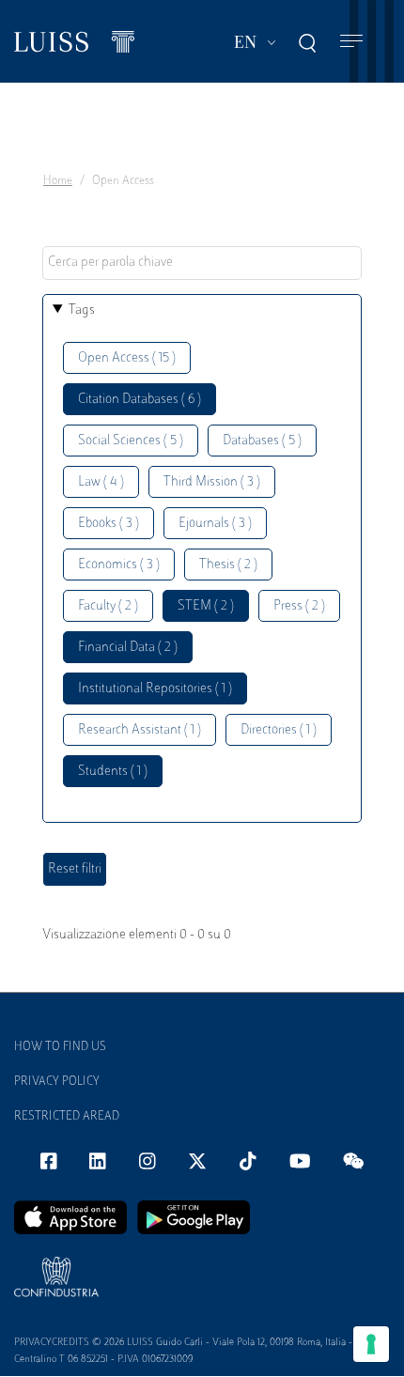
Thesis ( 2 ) (228, 565)
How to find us (60, 1047)
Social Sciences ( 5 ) (130, 441)
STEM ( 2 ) (206, 606)
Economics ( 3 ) (119, 565)
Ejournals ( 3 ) (215, 524)
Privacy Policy (57, 1082)
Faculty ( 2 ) (108, 606)
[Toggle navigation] (351, 42)
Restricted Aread (66, 1116)
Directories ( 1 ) (279, 730)
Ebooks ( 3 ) (108, 524)
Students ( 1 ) (113, 772)
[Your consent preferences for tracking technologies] (371, 1344)
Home (57, 181)
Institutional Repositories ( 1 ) (155, 689)
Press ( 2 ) (299, 606)
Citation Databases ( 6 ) (139, 400)
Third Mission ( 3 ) (211, 482)
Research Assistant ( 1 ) (139, 730)
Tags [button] (82, 310)
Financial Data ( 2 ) (128, 648)
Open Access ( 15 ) (127, 358)
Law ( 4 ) (101, 482)
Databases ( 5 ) (262, 441)
